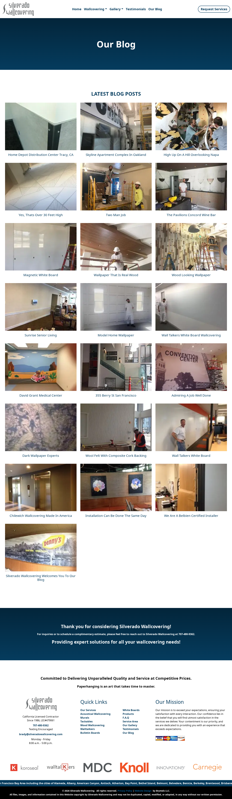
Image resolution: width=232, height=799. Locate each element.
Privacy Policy (125, 790)
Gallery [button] (115, 9)
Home (76, 9)
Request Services (214, 9)
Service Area (130, 721)
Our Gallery (130, 725)
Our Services (88, 710)
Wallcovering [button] (94, 9)
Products (128, 714)
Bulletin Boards (90, 733)
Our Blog (155, 9)
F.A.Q (126, 717)
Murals (84, 717)
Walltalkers (87, 729)
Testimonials (136, 9)
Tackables (86, 721)
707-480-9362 (186, 634)
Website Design (143, 790)
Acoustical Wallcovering (95, 714)
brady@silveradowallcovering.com (40, 734)
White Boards (131, 710)
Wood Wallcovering (92, 725)
